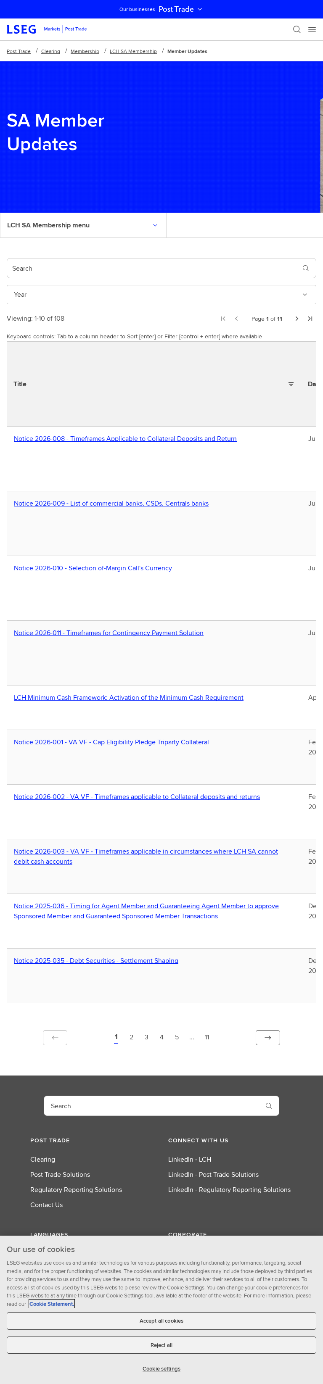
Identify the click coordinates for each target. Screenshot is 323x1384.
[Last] (310, 318)
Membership (85, 51)
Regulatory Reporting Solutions (76, 1189)
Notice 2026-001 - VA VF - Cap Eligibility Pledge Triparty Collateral (113, 742)
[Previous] (236, 318)
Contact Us (46, 1205)
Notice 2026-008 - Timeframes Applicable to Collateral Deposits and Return (127, 439)
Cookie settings (161, 1369)
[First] (223, 318)
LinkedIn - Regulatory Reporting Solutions (229, 1189)
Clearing (50, 51)
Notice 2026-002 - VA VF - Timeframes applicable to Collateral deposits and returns (139, 797)
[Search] (296, 29)
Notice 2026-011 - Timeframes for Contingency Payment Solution (110, 633)
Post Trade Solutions (60, 1174)
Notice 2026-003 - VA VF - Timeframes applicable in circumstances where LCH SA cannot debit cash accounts (146, 856)
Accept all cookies (161, 1321)
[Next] (297, 318)
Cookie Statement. (51, 1304)
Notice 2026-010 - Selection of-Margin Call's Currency (95, 568)
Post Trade (176, 9)
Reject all (161, 1345)
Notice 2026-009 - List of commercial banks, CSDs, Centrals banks (113, 503)
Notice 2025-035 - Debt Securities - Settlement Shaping (98, 961)
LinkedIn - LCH (189, 1159)
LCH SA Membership (133, 51)
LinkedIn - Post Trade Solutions (213, 1174)
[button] (116, 1037)
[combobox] (151, 268)
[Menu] (312, 29)
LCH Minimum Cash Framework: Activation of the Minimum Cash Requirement (130, 698)
